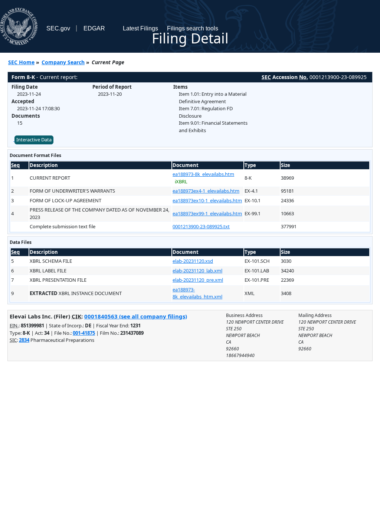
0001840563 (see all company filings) (135, 316)
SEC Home (21, 62)
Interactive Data (34, 139)
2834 (24, 340)
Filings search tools (192, 28)
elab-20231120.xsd (193, 261)
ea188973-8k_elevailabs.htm (203, 174)
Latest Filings (140, 28)
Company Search (63, 62)
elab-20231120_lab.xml (197, 270)
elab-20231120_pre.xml (198, 280)
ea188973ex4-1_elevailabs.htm (206, 190)
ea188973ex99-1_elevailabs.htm (207, 213)
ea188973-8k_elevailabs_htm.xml (197, 293)
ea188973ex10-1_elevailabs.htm (207, 200)
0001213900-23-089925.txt (201, 226)
